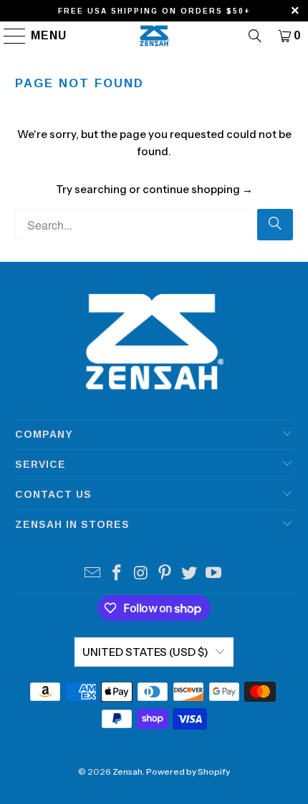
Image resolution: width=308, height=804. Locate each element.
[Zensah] (154, 35)
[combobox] (154, 224)
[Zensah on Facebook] (117, 574)
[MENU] (8, 35)
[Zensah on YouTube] (213, 574)
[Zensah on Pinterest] (165, 574)
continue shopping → (198, 189)
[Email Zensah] (93, 574)
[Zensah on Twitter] (190, 574)
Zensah (127, 771)
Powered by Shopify (188, 771)
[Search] (255, 35)
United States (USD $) (145, 652)
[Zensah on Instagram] (141, 574)
